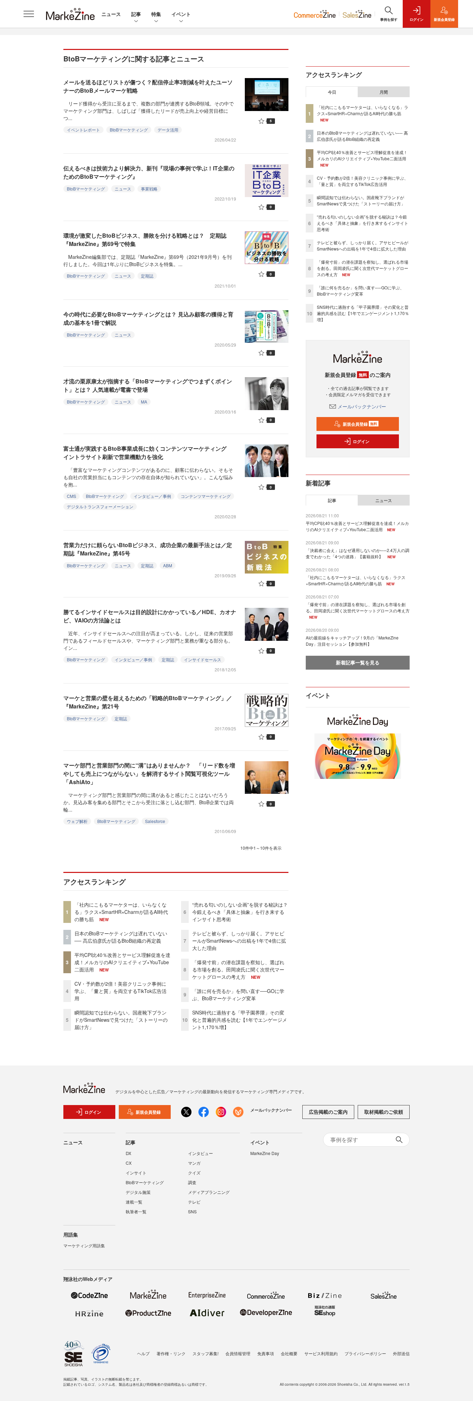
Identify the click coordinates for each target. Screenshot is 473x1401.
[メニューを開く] (29, 14)
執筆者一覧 (136, 1211)
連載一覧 (134, 1202)
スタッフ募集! (205, 1353)
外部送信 (401, 1353)
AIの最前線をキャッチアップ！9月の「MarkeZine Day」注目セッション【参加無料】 (352, 641)
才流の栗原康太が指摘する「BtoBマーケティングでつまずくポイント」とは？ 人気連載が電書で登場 (147, 385)
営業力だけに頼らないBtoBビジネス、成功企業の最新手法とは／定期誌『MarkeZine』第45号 (147, 549)
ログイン (361, 441)
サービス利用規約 (321, 1353)
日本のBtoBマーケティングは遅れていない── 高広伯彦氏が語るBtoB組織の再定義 (120, 937)
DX (128, 1153)
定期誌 (147, 276)
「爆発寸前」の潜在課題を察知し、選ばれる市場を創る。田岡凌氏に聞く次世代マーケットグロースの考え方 (238, 969)
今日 (332, 92)
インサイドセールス (202, 659)
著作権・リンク (171, 1353)
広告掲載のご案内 (328, 1111)
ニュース (111, 13)
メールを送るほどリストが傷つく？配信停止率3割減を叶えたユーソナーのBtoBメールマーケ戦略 (148, 86)
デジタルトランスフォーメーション (100, 506)
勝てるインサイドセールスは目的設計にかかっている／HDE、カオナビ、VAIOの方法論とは (149, 616)
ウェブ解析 (77, 821)
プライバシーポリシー (365, 1353)
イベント (181, 13)
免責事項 (265, 1353)
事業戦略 (149, 189)
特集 (156, 13)
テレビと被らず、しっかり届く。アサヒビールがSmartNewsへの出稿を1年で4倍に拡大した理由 (239, 940)
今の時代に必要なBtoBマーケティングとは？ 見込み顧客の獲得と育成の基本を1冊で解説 (148, 318)
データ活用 (168, 130)
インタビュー (200, 1153)
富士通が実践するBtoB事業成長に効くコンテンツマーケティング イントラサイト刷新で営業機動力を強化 (147, 452)
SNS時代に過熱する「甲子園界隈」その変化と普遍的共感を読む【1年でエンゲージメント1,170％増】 (239, 1019)
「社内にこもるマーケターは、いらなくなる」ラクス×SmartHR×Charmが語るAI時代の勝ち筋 (121, 912)
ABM (167, 565)
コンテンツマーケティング (206, 496)
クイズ (194, 1172)
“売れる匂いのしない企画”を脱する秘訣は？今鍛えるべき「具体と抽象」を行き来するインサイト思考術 (240, 912)
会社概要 (289, 1353)
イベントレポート (83, 130)
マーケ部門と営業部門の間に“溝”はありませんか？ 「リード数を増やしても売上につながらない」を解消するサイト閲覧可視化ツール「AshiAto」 (149, 773)
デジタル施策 (138, 1192)
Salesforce (155, 821)
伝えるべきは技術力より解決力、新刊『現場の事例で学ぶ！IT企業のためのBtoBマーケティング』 (148, 172)
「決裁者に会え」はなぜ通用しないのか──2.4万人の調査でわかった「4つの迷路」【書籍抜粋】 (357, 553)
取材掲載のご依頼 (383, 1111)
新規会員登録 (360, 424)
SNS (192, 1211)
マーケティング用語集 (84, 1245)
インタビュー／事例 (152, 496)
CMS (71, 496)
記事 (136, 13)
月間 (384, 92)
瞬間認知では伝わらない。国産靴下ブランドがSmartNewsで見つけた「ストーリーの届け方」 (121, 1019)
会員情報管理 (237, 1353)
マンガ (194, 1163)
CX (129, 1163)
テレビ (194, 1202)
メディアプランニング (209, 1192)
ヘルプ (143, 1353)
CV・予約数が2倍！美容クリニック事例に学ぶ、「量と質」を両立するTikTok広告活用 (120, 991)
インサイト (136, 1172)
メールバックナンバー (362, 406)
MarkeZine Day (264, 1153)
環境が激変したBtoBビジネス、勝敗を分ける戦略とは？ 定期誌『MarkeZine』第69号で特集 (144, 239)
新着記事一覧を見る (358, 662)
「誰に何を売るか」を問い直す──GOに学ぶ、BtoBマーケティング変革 (238, 994)
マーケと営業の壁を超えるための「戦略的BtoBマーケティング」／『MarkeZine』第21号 (147, 702)
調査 (192, 1182)
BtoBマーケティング (129, 130)
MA (144, 402)
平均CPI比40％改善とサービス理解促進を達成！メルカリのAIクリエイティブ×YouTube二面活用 (122, 962)
